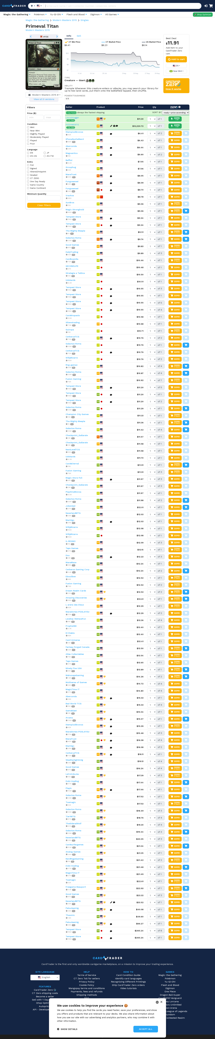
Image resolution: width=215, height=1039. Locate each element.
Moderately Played (39, 137)
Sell (79, 35)
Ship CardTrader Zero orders (128, 985)
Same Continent (38, 188)
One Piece (170, 991)
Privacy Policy (86, 981)
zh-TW (50, 156)
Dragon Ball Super (170, 994)
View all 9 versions (44, 99)
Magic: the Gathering (37, 20)
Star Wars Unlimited (170, 1004)
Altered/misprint (38, 171)
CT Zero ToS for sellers (87, 978)
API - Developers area (45, 1009)
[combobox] (44, 95)
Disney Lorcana (170, 1001)
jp (48, 153)
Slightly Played (37, 134)
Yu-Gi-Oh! (170, 981)
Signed (33, 168)
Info (69, 35)
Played (33, 140)
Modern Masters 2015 (65, 20)
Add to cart (178, 59)
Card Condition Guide (128, 975)
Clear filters (44, 205)
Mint (32, 127)
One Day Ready (37, 181)
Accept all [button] (145, 1029)
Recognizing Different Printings (128, 981)
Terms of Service (86, 975)
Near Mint (35, 130)
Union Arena (170, 1007)
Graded (33, 175)
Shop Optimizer (45, 1003)
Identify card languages (128, 978)
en (31, 153)
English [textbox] (45, 977)
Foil (32, 165)
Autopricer (45, 1006)
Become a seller (45, 996)
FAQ (86, 998)
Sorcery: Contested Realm (170, 1017)
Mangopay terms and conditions (87, 988)
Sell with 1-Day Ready (44, 999)
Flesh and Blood (170, 985)
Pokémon (170, 978)
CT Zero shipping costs (45, 993)
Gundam (170, 1014)
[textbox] (43, 94)
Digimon (170, 988)
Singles (85, 20)
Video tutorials (128, 988)
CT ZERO (34, 178)
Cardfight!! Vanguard (170, 998)
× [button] (161, 1002)
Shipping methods (86, 994)
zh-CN (33, 156)
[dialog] (107, 1018)
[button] (67, 1029)
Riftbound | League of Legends (170, 1011)
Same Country (37, 185)
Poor (32, 143)
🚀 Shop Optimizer (202, 14)
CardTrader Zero (43, 989)
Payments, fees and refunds (87, 991)
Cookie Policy (86, 985)
